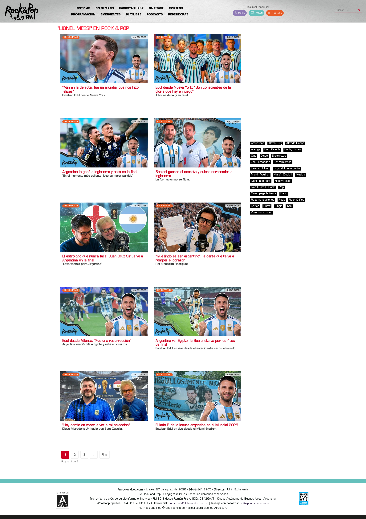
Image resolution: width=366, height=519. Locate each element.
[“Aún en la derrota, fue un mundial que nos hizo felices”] (104, 58)
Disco (264, 156)
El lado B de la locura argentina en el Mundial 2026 (197, 425)
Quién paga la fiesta (263, 193)
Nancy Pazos (283, 181)
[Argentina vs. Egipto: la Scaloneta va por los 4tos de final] (197, 311)
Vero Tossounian (261, 212)
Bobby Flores (292, 149)
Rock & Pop (296, 200)
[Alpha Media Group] (62, 499)
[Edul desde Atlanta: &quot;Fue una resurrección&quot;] (104, 311)
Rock (282, 200)
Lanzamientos (282, 162)
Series (255, 206)
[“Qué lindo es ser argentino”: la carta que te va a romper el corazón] (197, 227)
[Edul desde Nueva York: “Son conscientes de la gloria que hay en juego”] (197, 58)
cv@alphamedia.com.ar (255, 503)
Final (105, 454)
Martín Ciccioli (283, 174)
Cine (253, 156)
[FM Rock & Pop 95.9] (19, 12)
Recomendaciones (262, 200)
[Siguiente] (94, 455)
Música (300, 174)
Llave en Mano (260, 168)
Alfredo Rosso (295, 143)
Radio (241, 13)
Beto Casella (272, 149)
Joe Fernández (260, 162)
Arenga (255, 149)
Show (266, 206)
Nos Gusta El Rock (263, 187)
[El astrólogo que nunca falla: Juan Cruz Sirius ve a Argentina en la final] (104, 227)
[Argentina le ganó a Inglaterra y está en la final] (104, 143)
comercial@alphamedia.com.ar (188, 503)
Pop (281, 187)
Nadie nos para (260, 181)
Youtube (276, 13)
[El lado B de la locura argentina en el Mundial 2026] (197, 396)
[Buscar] (359, 9)
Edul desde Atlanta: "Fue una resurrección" (96, 341)
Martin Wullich (260, 174)
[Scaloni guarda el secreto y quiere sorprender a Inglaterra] (197, 143)
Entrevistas (279, 156)
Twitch (258, 13)
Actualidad (257, 143)
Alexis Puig (275, 143)
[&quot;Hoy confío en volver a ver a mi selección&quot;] (104, 396)
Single (278, 206)
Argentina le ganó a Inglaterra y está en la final (99, 172)
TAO (289, 206)
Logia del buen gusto (287, 168)
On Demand (71, 37)
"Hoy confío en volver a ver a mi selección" (96, 425)
